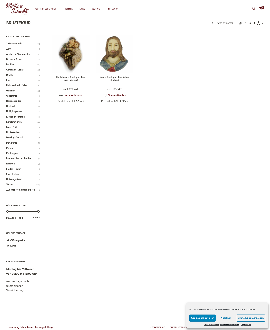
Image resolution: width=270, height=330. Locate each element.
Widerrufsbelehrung (181, 327)
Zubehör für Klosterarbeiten (20, 190)
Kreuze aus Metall (15, 117)
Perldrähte (11, 143)
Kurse (82, 9)
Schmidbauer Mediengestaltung (36, 327)
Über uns (96, 9)
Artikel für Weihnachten (18, 54)
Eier (8, 80)
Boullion (10, 64)
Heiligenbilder (13, 101)
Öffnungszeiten (18, 240)
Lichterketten (13, 132)
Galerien (10, 90)
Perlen (9, 148)
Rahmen (10, 163)
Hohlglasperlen (14, 111)
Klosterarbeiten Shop (45, 9)
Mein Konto (112, 9)
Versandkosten (73, 94)
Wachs (9, 184)
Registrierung (157, 327)
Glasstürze (11, 96)
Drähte (9, 75)
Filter (36, 217)
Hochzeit (10, 106)
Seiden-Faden (13, 169)
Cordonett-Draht (14, 69)
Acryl (8, 49)
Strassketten (12, 174)
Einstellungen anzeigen (251, 318)
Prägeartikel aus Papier (18, 158)
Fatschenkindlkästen (16, 85)
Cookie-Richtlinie (211, 324)
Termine (69, 9)
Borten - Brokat (14, 59)
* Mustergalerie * (15, 43)
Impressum (246, 324)
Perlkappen (12, 153)
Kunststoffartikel (14, 122)
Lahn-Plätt (12, 127)
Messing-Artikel (14, 137)
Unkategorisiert (14, 179)
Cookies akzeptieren (202, 318)
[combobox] (225, 23)
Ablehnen (226, 318)
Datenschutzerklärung (229, 324)
